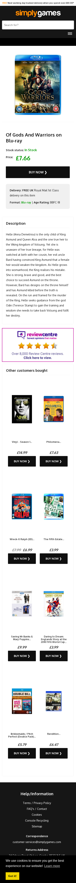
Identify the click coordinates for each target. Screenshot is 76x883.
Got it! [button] (12, 876)
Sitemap (37, 826)
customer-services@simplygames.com (37, 842)
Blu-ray (26, 202)
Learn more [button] (52, 866)
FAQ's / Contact (37, 808)
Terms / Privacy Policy (37, 803)
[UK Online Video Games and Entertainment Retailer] (38, 14)
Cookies (37, 814)
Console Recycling (37, 820)
